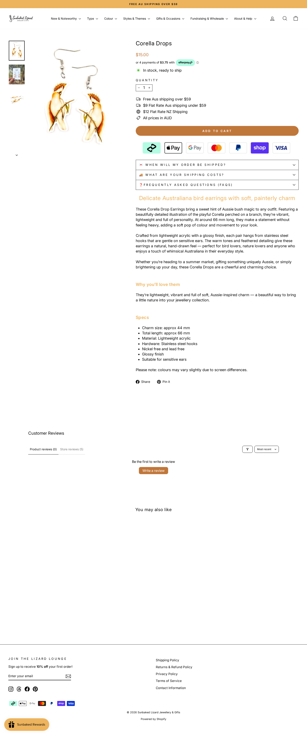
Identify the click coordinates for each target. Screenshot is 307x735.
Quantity (147, 80)
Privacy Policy (167, 674)
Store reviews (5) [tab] (71, 449)
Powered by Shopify (153, 719)
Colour (109, 18)
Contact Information (171, 688)
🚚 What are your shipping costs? (181, 174)
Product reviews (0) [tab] (43, 449)
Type (91, 18)
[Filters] (247, 449)
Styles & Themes (135, 18)
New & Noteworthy (64, 18)
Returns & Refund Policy (174, 667)
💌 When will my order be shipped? (182, 164)
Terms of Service (169, 681)
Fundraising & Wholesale (207, 18)
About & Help (243, 18)
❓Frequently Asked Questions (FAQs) (186, 185)
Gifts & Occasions (168, 18)
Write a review (153, 470)
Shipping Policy (167, 660)
